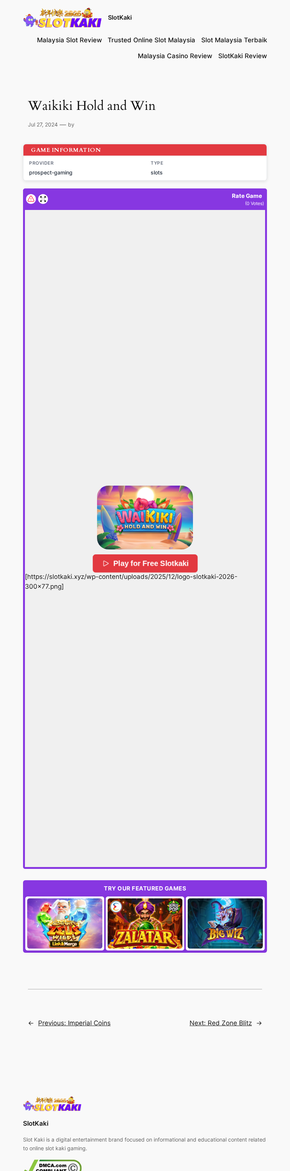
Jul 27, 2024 (43, 124)
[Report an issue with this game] (31, 199)
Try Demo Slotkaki (66, 923)
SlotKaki (120, 17)
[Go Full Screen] (43, 199)
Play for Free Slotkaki (150, 563)
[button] (145, 517)
